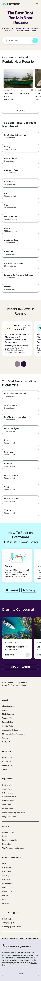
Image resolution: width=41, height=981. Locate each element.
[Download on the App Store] (12, 590)
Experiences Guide (9, 840)
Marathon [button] (5, 903)
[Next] (23, 364)
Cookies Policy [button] (8, 726)
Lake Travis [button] (6, 879)
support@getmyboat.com (11, 927)
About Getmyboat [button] (8, 706)
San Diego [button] (6, 875)
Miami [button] (4, 864)
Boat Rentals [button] (7, 785)
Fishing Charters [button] (8, 793)
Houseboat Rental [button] (9, 797)
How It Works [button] (7, 757)
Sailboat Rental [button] (7, 809)
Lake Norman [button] (7, 891)
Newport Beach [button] (8, 883)
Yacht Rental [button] (7, 805)
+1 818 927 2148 (8, 923)
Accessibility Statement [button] (10, 730)
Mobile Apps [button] (7, 765)
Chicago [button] (5, 887)
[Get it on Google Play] (29, 590)
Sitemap (5, 738)
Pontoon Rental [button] (8, 801)
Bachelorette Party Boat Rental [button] (13, 813)
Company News (8, 832)
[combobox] (16, 41)
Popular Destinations (11, 857)
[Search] (35, 40)
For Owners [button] (6, 761)
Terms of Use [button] (32, 955)
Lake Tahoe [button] (6, 871)
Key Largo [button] (6, 895)
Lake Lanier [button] (6, 868)
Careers (5, 710)
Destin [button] (4, 899)
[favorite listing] (32, 90)
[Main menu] (37, 4)
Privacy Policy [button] (7, 722)
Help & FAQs (7, 919)
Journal (5, 826)
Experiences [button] (7, 779)
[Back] (17, 364)
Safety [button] (4, 769)
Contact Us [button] (6, 742)
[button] (18, 78)
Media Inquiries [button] (8, 714)
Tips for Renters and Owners (13, 848)
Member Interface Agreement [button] (13, 734)
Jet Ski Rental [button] (7, 789)
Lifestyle (5, 836)
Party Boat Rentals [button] (9, 817)
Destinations (6, 844)
